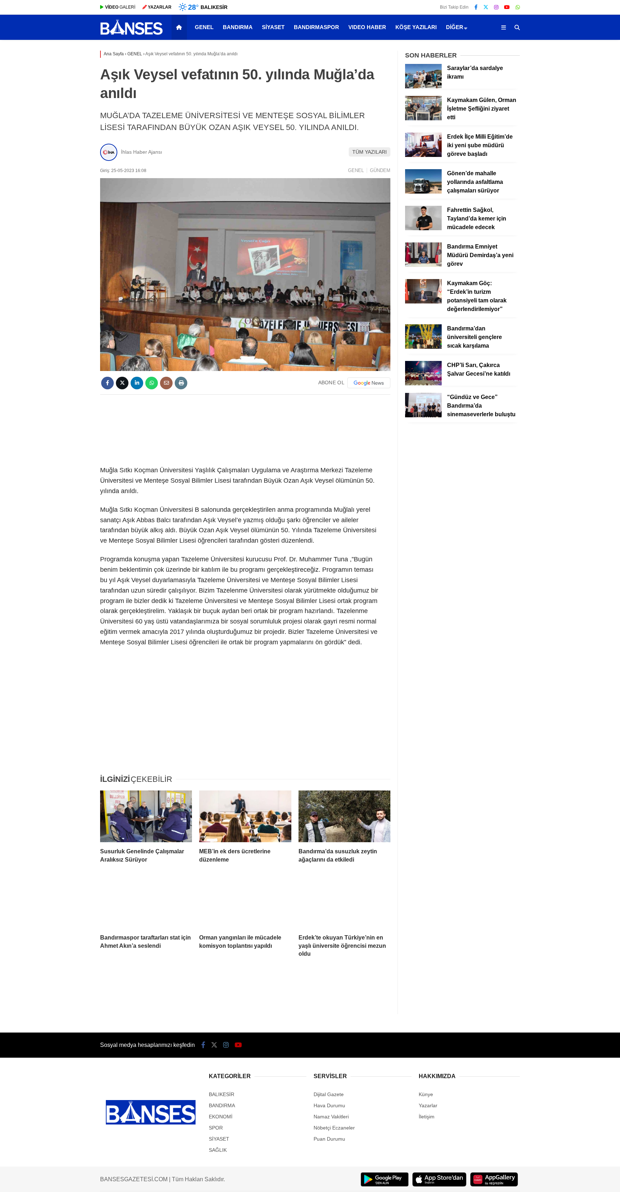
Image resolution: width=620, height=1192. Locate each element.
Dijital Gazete (329, 1094)
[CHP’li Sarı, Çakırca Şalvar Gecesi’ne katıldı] (423, 383)
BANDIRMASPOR (316, 27)
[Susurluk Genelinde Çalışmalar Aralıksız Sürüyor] (146, 816)
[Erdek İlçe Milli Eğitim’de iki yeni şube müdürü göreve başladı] (423, 155)
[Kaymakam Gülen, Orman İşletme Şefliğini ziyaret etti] (423, 118)
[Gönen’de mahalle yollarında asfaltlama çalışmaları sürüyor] (423, 192)
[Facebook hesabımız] (476, 7)
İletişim (427, 1116)
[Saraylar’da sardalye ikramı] (423, 86)
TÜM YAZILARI (369, 152)
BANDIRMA (238, 27)
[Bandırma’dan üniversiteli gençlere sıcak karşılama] (423, 347)
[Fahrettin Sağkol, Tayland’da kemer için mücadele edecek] (423, 228)
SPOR (216, 1128)
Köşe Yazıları (416, 27)
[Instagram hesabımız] (496, 7)
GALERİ (120, 7)
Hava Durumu (329, 1105)
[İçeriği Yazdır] (181, 383)
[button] (180, 27)
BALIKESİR (221, 1094)
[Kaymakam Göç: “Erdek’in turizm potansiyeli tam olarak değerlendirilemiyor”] (423, 302)
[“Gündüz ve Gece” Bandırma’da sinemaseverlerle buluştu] (423, 415)
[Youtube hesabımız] (507, 7)
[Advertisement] (245, 429)
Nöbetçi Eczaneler (334, 1128)
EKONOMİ (220, 1116)
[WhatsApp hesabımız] (518, 7)
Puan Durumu (329, 1139)
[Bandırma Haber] (131, 34)
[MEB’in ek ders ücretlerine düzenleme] (245, 816)
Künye (426, 1094)
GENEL (204, 27)
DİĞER (454, 27)
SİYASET (273, 27)
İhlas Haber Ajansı (141, 152)
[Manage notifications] (16, 1176)
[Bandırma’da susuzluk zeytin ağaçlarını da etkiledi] (344, 816)
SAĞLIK (218, 1150)
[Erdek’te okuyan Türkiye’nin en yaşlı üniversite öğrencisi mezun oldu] (344, 902)
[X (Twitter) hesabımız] (485, 7)
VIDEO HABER (367, 27)
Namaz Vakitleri (331, 1116)
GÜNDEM (380, 170)
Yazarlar (428, 1105)
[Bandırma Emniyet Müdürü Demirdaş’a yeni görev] (423, 265)
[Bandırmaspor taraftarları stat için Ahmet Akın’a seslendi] (146, 902)
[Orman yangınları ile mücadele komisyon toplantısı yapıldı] (245, 902)
